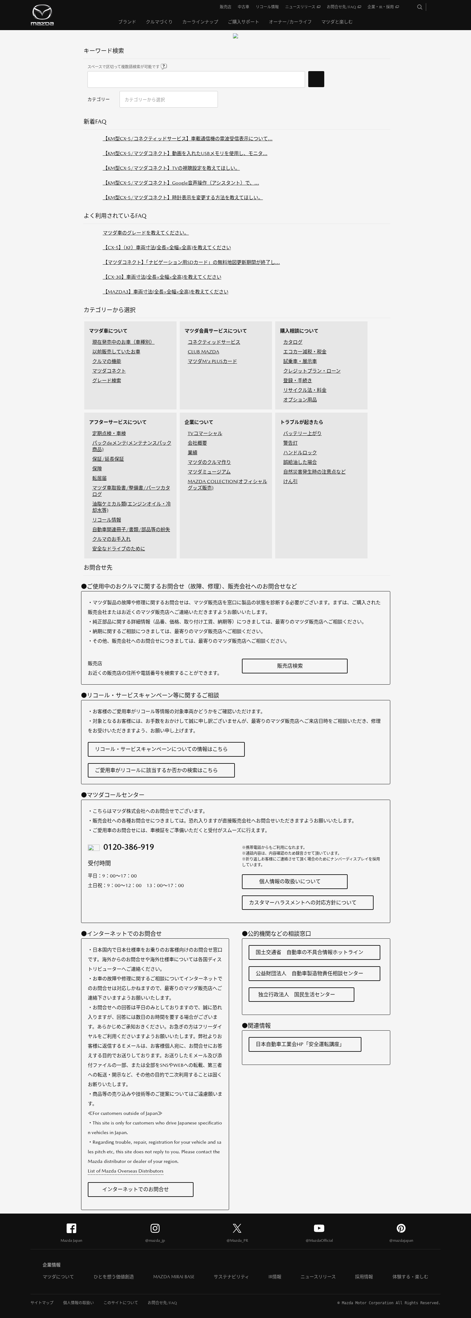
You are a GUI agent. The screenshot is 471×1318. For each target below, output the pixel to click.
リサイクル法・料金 (304, 390)
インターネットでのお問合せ (135, 1189)
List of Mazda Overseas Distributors (125, 1171)
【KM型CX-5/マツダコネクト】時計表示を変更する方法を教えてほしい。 (183, 197)
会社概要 (197, 443)
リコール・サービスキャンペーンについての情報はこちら (161, 749)
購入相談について (299, 331)
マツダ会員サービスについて (216, 331)
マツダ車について (108, 331)
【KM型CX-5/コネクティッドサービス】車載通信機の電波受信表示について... (188, 138)
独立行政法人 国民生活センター (296, 995)
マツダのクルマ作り (209, 462)
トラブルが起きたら (301, 422)
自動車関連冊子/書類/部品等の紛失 (131, 529)
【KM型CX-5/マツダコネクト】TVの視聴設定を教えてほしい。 (171, 168)
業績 (192, 452)
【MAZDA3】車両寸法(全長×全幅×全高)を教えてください (165, 291)
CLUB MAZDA (203, 351)
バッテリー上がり (302, 433)
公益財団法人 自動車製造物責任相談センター (309, 973)
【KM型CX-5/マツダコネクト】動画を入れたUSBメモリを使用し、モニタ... (185, 153)
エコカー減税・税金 (304, 351)
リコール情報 (106, 520)
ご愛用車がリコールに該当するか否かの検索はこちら (156, 770)
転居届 (99, 478)
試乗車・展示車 (300, 361)
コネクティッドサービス (214, 342)
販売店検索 (290, 666)
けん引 (290, 481)
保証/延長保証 (108, 459)
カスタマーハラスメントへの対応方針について (303, 903)
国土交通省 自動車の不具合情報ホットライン (309, 952)
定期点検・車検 (109, 433)
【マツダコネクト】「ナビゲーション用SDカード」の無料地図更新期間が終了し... (191, 262)
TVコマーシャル (205, 433)
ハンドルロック (300, 452)
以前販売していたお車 (116, 351)
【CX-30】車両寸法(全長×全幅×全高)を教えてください (162, 277)
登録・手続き (297, 380)
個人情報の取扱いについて (290, 881)
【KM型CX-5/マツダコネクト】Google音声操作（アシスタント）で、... (181, 182)
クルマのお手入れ (111, 539)
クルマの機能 (106, 361)
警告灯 (290, 443)
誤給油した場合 (300, 462)
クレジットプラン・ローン (312, 371)
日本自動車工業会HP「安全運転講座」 (300, 1044)
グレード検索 (106, 380)
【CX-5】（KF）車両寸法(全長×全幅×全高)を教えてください (167, 247)
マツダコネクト (109, 371)
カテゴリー (98, 99)
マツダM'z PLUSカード (212, 361)
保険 (97, 468)
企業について (199, 422)
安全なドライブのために (118, 548)
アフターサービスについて (118, 422)
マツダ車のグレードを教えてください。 (146, 232)
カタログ (292, 342)
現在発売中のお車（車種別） (123, 342)
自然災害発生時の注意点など (314, 471)
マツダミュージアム (209, 471)
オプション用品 (300, 399)
